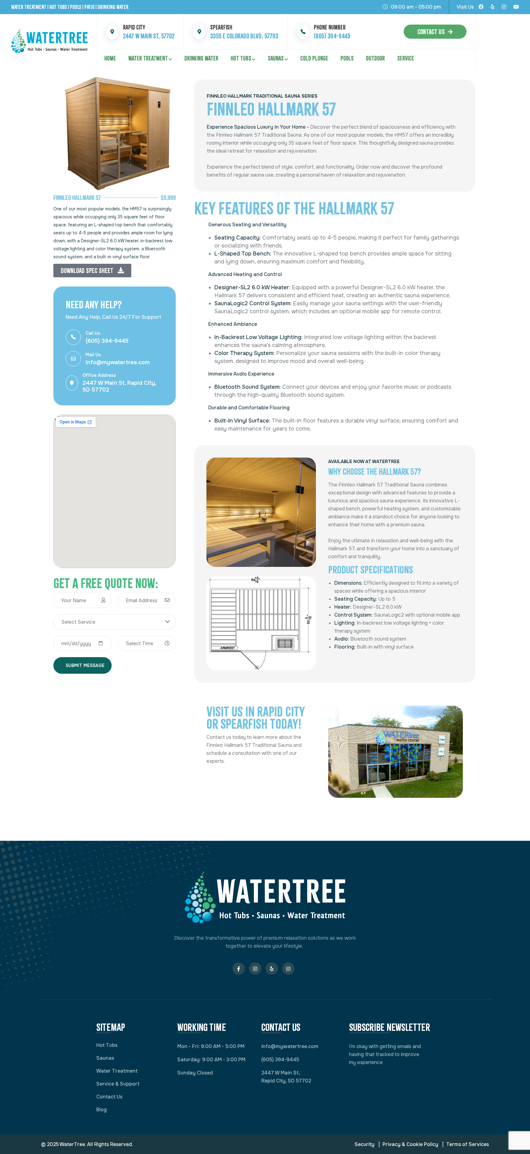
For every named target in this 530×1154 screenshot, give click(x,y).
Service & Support (118, 1084)
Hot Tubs (241, 58)
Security (364, 1144)
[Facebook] (480, 7)
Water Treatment (148, 58)
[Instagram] (504, 7)
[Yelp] (492, 7)
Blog (101, 1109)
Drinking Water (201, 58)
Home (110, 58)
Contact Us (431, 32)
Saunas (276, 58)
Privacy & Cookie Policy (410, 1144)
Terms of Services (467, 1144)
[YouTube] (516, 7)
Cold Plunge (314, 58)
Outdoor (375, 58)
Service (405, 58)
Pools (347, 58)
